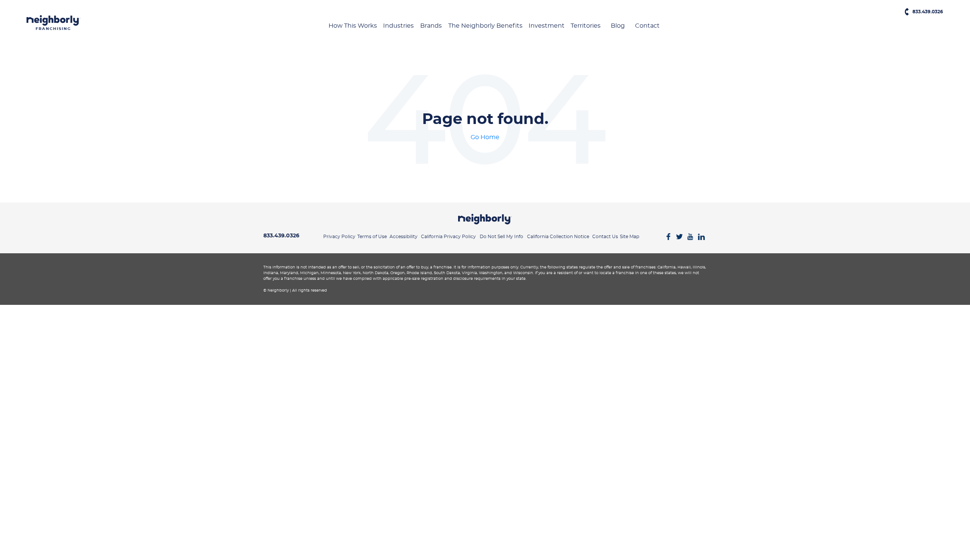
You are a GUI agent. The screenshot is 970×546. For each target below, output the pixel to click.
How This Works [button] (353, 26)
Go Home (485, 137)
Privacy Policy (339, 236)
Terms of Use (372, 236)
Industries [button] (398, 26)
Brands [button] (431, 26)
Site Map (629, 236)
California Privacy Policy (448, 236)
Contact (647, 26)
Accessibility (404, 236)
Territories (586, 26)
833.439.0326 (927, 12)
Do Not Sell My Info (501, 236)
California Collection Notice (558, 236)
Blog (618, 26)
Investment (547, 26)
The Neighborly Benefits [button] (485, 26)
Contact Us (605, 236)
